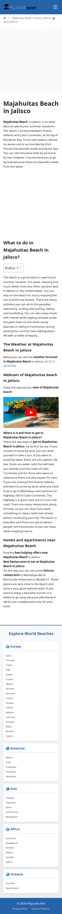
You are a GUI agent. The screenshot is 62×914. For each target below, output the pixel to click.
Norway (10, 702)
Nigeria (9, 852)
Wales (9, 726)
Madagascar (12, 843)
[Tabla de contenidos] (18, 268)
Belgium (10, 712)
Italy (8, 669)
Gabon (9, 861)
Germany (10, 688)
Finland (9, 698)
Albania (9, 683)
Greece (9, 674)
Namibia (10, 847)
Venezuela (11, 776)
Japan (8, 807)
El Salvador (11, 767)
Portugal (10, 660)
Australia (10, 883)
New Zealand (12, 888)
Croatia (9, 679)
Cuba (8, 762)
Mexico (9, 757)
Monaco (10, 731)
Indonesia (11, 802)
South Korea (12, 812)
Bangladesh (11, 816)
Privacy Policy (20, 908)
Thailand (10, 797)
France (9, 665)
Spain (8, 655)
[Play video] (31, 412)
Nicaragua (11, 771)
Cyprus (9, 735)
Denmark (10, 693)
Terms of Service (40, 908)
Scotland (10, 721)
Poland (9, 707)
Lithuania (10, 717)
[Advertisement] (31, 59)
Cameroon (11, 838)
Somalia (10, 857)
